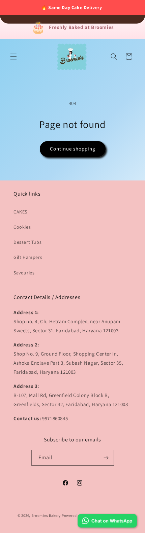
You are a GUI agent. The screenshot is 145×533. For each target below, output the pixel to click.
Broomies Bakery (46, 515)
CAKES (20, 212)
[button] (13, 56)
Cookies (22, 227)
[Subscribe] (106, 458)
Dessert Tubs (27, 242)
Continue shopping (72, 148)
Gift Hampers (27, 257)
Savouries (23, 273)
